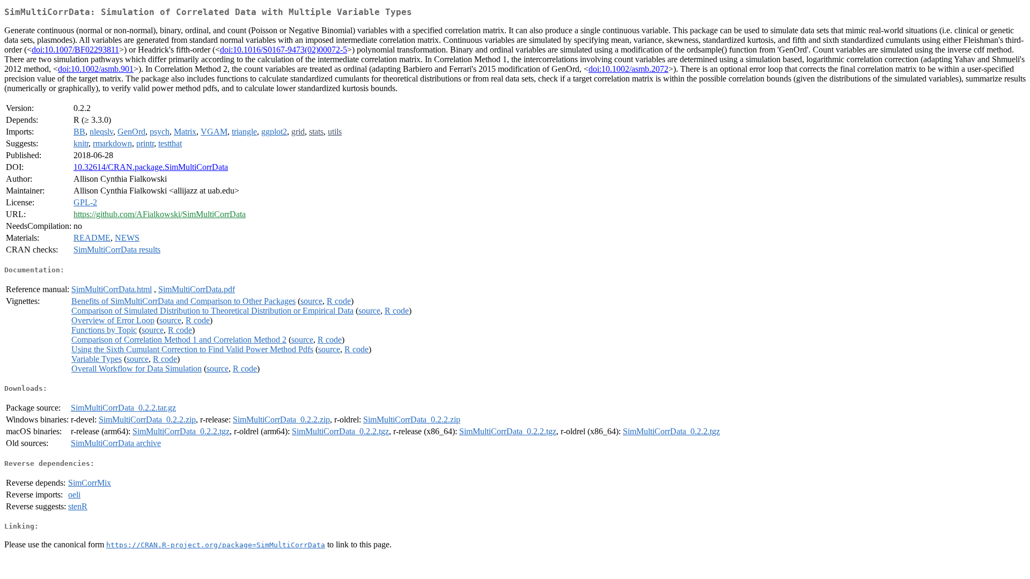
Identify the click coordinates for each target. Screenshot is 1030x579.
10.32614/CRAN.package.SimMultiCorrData (150, 167)
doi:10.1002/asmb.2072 (628, 68)
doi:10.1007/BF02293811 (75, 49)
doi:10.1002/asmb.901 (96, 68)
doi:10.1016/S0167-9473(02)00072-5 (283, 49)
